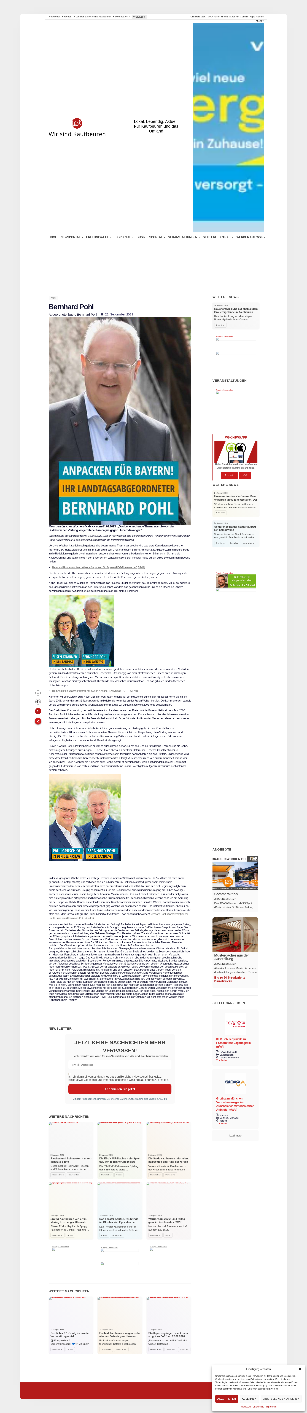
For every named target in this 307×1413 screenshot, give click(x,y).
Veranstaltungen (183, 237)
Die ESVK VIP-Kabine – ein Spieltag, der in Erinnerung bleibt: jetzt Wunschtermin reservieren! (119, 1161)
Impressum (246, 1407)
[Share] (38, 721)
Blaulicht (220, 325)
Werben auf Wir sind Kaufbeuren (93, 16)
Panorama (170, 1175)
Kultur (104, 1235)
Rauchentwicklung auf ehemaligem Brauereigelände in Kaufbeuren (236, 310)
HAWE (224, 16)
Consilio (244, 16)
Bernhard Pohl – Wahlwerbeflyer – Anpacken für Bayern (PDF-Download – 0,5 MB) (98, 567)
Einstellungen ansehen (281, 1398)
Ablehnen (249, 1398)
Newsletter (54, 16)
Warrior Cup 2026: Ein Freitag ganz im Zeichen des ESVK (166, 1220)
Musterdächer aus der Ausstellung (231, 957)
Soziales (184, 1349)
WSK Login (139, 16)
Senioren (170, 1349)
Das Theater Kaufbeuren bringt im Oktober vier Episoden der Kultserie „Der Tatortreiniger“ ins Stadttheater (118, 1223)
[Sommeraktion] (235, 873)
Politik (53, 298)
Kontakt (68, 16)
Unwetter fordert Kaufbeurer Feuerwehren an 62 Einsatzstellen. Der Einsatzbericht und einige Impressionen (235, 501)
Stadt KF (234, 16)
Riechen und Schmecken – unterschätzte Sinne (70, 1160)
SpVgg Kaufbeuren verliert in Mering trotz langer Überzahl (68, 1220)
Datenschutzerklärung (132, 1098)
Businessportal (150, 237)
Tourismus (106, 1349)
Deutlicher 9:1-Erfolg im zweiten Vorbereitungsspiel (70, 1335)
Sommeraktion (226, 894)
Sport (119, 1175)
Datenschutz (258, 1407)
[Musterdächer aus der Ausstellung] (235, 934)
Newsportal (71, 237)
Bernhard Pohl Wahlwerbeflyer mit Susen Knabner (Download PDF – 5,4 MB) (95, 690)
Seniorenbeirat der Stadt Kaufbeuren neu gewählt (235, 528)
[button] (300, 1369)
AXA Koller (214, 16)
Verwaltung (121, 1349)
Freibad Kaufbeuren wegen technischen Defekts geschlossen (119, 1335)
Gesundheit (58, 1175)
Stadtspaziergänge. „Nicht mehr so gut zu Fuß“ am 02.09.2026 (168, 1335)
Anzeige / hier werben (60, 1246)
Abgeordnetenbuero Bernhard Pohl (73, 314)
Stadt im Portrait (217, 237)
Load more (235, 1135)
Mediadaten (121, 16)
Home (53, 237)
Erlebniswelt (97, 237)
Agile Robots (257, 16)
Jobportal (122, 237)
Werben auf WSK (249, 237)
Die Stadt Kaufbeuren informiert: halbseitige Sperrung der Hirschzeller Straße (168, 1161)
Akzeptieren (226, 1398)
